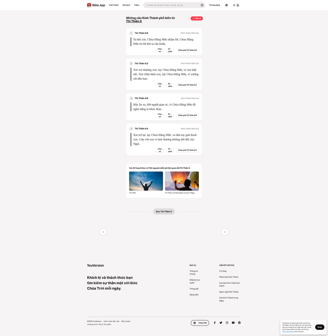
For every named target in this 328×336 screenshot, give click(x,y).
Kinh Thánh (114, 5)
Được (320, 327)
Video (136, 5)
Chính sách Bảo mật (111, 321)
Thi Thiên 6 (134, 21)
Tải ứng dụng (214, 5)
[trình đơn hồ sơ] (236, 5)
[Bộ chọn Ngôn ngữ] (226, 5)
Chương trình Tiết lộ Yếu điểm (99, 324)
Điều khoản (125, 321)
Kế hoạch (126, 5)
